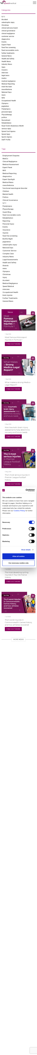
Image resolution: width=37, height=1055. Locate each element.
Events (4, 42)
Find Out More (13, 344)
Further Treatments (10, 298)
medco (4, 78)
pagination (5, 106)
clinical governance (8, 31)
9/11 (3, 17)
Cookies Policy (19, 510)
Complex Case (8, 254)
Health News (6, 61)
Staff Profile (6, 140)
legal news (5, 75)
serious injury (6, 129)
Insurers (5, 70)
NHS (3, 98)
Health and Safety (8, 59)
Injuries (5, 233)
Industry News (7, 64)
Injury (3, 67)
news (5, 268)
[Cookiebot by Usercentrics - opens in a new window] (26, 490)
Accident (5, 19)
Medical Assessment (11, 164)
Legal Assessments (10, 260)
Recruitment (6, 120)
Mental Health (8, 194)
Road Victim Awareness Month (13, 126)
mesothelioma (7, 89)
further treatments (8, 53)
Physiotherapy (7, 115)
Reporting (6, 221)
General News (7, 56)
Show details (26, 550)
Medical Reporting (8, 84)
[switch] (32, 528)
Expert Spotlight (9, 179)
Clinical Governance (10, 200)
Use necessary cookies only (18, 563)
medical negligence (9, 81)
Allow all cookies (18, 556)
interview (5, 73)
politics (4, 117)
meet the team (7, 87)
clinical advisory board (10, 28)
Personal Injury (8, 224)
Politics (5, 197)
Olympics (5, 103)
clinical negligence (8, 33)
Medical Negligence (10, 283)
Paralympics (6, 109)
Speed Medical (8, 286)
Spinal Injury (6, 134)
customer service (8, 36)
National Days (7, 92)
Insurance (6, 230)
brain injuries (7, 295)
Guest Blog (7, 212)
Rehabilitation (6, 123)
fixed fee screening (9, 47)
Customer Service (9, 251)
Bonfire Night (8, 239)
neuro (4, 95)
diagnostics (6, 39)
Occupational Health (9, 101)
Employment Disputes (11, 156)
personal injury (7, 112)
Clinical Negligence (10, 161)
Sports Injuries (7, 137)
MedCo (5, 159)
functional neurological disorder (15, 188)
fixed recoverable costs (10, 50)
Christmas (5, 25)
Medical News (8, 182)
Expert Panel (6, 45)
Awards (6, 265)
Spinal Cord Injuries (8, 131)
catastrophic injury (8, 22)
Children (6, 191)
